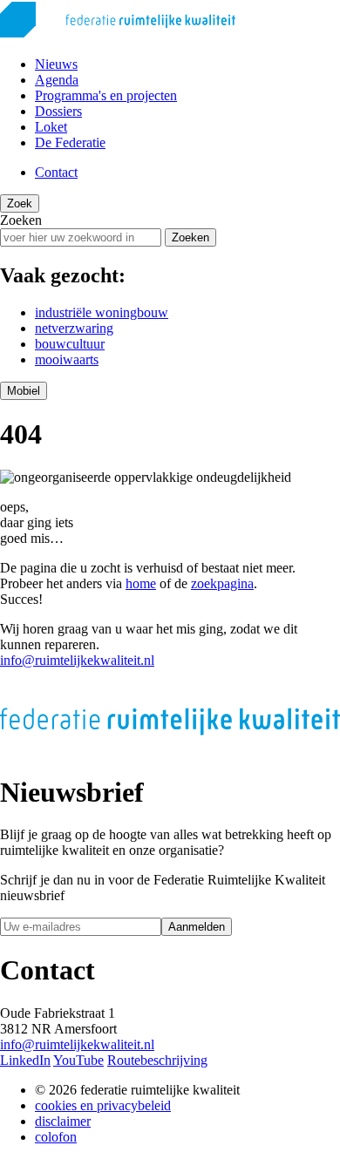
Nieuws (56, 64)
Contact (56, 172)
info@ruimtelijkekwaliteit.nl (77, 660)
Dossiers (58, 111)
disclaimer (63, 1121)
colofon (56, 1136)
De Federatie (70, 142)
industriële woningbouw (101, 312)
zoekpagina (222, 583)
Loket (51, 126)
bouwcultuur (70, 343)
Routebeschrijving (157, 1060)
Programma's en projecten (106, 95)
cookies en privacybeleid (103, 1105)
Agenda (56, 79)
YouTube (78, 1060)
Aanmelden (196, 926)
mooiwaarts (67, 359)
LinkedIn (25, 1060)
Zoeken (21, 220)
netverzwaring (74, 328)
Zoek (19, 203)
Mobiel (23, 390)
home (141, 583)
